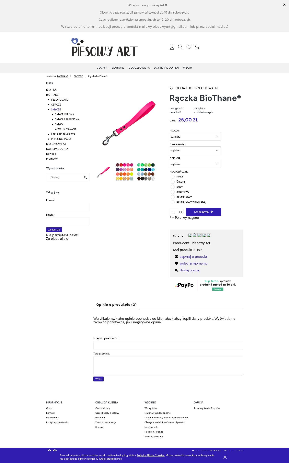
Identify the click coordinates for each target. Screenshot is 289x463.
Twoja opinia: (101, 353)
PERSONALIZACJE (61, 139)
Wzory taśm (150, 408)
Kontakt (50, 412)
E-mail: (50, 200)
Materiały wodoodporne (157, 412)
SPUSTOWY (183, 192)
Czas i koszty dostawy (107, 412)
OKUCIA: (175, 158)
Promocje (52, 158)
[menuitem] (102, 67)
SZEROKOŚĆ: (178, 144)
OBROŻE (56, 104)
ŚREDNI (181, 181)
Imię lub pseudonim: (106, 338)
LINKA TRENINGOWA (63, 134)
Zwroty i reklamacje (105, 422)
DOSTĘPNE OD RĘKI (57, 149)
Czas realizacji (102, 408)
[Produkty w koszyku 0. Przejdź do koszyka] (197, 49)
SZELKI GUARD (59, 99)
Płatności (100, 417)
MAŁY (180, 176)
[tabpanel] (168, 348)
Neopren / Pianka (153, 431)
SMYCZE (56, 109)
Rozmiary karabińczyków (207, 408)
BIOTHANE (52, 94)
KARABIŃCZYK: (179, 171)
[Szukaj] (85, 177)
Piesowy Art (201, 243)
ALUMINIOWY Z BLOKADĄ (191, 202)
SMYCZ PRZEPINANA (67, 119)
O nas (49, 408)
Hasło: (50, 214)
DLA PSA (51, 90)
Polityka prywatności (57, 422)
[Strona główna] (104, 47)
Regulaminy (52, 417)
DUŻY (180, 186)
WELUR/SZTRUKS (153, 436)
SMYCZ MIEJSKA (64, 114)
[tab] (116, 304)
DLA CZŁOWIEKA (56, 144)
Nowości (51, 153)
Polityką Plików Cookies (151, 455)
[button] (190, 256)
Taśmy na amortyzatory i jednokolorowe (166, 417)
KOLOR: (174, 130)
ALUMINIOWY (184, 197)
